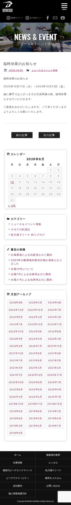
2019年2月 (35, 425)
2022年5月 (16, 338)
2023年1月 (16, 324)
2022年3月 (55, 338)
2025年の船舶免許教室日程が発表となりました (36, 262)
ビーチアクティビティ (17, 478)
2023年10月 (35, 309)
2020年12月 (35, 374)
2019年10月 (54, 403)
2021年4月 (16, 367)
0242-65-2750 (62, 18)
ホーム (17, 454)
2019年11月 (35, 403)
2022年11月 (55, 324)
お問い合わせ (55, 18)
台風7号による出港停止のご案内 (31, 274)
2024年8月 (55, 302)
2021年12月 (55, 346)
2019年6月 (16, 418)
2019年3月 (16, 425)
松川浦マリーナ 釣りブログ (28, 234)
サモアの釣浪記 (20, 229)
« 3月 (12, 205)
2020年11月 (54, 374)
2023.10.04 (15, 70)
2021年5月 (54, 360)
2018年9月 (16, 432)
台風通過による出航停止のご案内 (31, 254)
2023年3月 (35, 317)
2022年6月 (55, 331)
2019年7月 (54, 411)
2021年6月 (35, 360)
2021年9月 (35, 353)
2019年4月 (55, 418)
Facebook (47, 18)
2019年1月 (54, 425)
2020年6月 (16, 389)
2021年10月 (16, 353)
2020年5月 (35, 389)
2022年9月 (35, 331)
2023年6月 (16, 317)
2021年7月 (16, 360)
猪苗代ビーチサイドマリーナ (17, 470)
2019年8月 (35, 411)
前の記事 (22, 135)
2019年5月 (35, 418)
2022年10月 (16, 331)
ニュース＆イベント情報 (45, 70)
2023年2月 (55, 317)
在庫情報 (17, 462)
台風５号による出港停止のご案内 (31, 279)
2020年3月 (16, 396)
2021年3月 (35, 367)
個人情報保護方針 (18, 493)
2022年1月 (35, 346)
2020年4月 (55, 389)
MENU (64, 6)
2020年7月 (55, 382)
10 (12, 182)
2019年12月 (16, 403)
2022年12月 (35, 324)
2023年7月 (55, 309)
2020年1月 (55, 396)
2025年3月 (35, 302)
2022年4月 (35, 338)
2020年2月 (35, 396)
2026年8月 (16, 302)
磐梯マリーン (9, 6)
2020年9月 (35, 382)
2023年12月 (16, 309)
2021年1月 (16, 374)
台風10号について (22, 269)
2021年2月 (54, 367)
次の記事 (49, 135)
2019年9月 (16, 411)
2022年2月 (16, 346)
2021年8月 (54, 353)
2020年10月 (16, 382)
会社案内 (17, 485)
